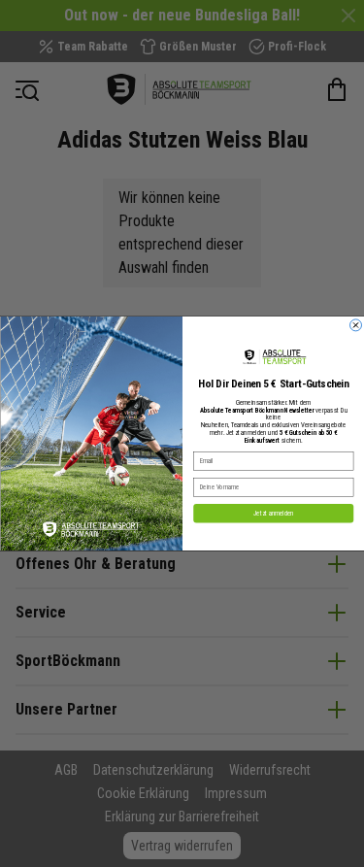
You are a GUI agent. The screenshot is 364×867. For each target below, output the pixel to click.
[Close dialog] (355, 325)
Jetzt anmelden (272, 513)
